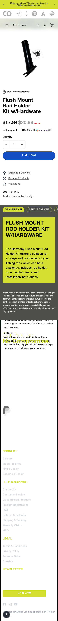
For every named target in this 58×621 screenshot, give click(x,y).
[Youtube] (16, 604)
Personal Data (11, 556)
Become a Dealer (13, 474)
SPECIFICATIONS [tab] (39, 210)
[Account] (44, 25)
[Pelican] (18, 13)
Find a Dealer (11, 469)
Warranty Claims (13, 525)
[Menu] (7, 25)
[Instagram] (10, 604)
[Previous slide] (3, 4)
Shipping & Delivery (19, 173)
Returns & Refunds (18, 178)
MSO (6, 530)
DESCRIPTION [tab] (13, 210)
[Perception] (34, 13)
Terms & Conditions (15, 546)
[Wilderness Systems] (20, 25)
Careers (8, 459)
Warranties (14, 184)
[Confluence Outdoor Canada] (7, 13)
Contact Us (10, 489)
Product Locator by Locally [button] (17, 197)
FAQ (5, 510)
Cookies (8, 561)
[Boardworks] (52, 13)
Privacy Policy (11, 551)
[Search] (37, 25)
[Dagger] (27, 13)
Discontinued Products (17, 500)
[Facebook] (4, 604)
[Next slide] (54, 4)
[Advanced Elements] (43, 13)
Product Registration (16, 505)
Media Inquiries (12, 464)
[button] (27, 130)
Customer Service (14, 495)
